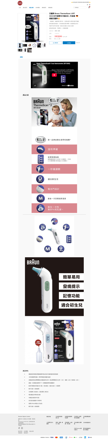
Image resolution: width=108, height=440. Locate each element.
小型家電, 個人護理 (50, 423)
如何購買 (38, 7)
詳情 (21, 57)
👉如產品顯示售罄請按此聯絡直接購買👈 (80, 2)
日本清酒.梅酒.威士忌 (59, 417)
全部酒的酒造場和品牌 (68, 417)
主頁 (20, 7)
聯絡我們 (44, 7)
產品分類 (31, 7)
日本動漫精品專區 (86, 417)
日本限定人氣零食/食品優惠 (77, 417)
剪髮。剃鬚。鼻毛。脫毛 (59, 423)
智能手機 (49, 416)
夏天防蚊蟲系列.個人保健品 (87, 429)
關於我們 (25, 7)
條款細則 (50, 7)
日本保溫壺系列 (86, 422)
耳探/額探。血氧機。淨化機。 (68, 423)
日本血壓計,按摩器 (78, 423)
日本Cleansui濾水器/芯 (78, 429)
